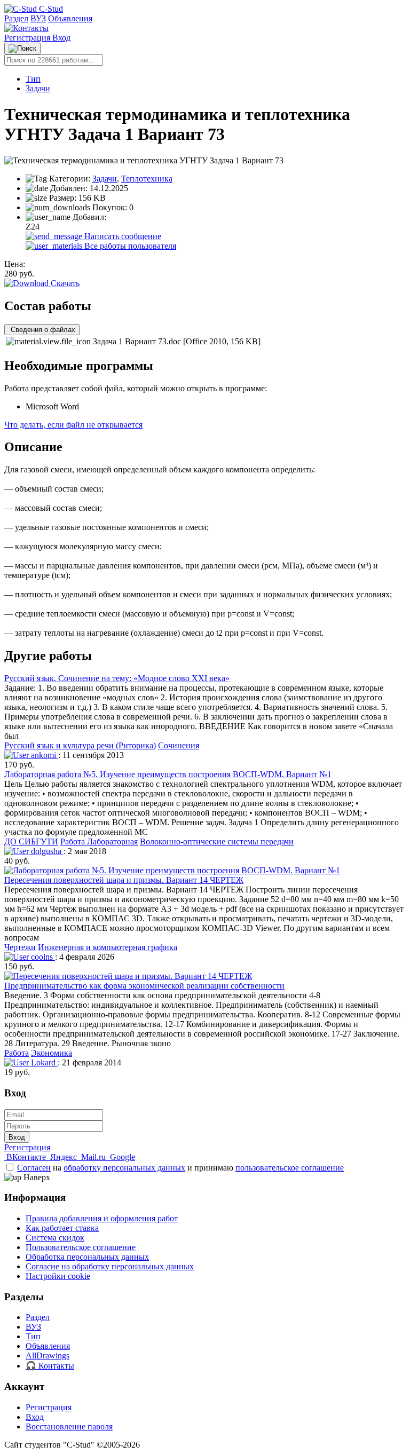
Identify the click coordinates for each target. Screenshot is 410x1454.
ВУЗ (38, 18)
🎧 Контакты (50, 1365)
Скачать (64, 283)
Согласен (34, 1167)
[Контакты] (26, 28)
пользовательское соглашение (289, 1167)
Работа (16, 1052)
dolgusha (46, 851)
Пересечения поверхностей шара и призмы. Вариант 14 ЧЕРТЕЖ (123, 879)
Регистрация (28, 37)
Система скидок (55, 1237)
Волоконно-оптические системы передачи (217, 841)
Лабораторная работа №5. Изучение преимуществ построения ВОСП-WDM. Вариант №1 (168, 774)
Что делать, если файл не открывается (73, 424)
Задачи (38, 88)
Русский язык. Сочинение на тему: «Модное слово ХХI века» (117, 678)
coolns (42, 956)
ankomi (43, 755)
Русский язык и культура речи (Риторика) (80, 745)
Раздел (16, 18)
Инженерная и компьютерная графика (107, 947)
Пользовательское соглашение (81, 1247)
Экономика (51, 1052)
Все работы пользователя (129, 245)
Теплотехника (146, 178)
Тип (33, 78)
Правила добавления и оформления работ (102, 1218)
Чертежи (20, 947)
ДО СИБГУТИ (31, 841)
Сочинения (178, 745)
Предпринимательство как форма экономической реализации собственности (144, 985)
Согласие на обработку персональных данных (110, 1266)
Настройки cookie (58, 1276)
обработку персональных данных (124, 1167)
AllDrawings (47, 1355)
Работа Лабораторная (99, 841)
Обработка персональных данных (87, 1256)
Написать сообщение (121, 236)
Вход (61, 37)
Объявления (70, 18)
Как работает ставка (62, 1227)
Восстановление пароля (69, 1426)
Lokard (43, 1062)
